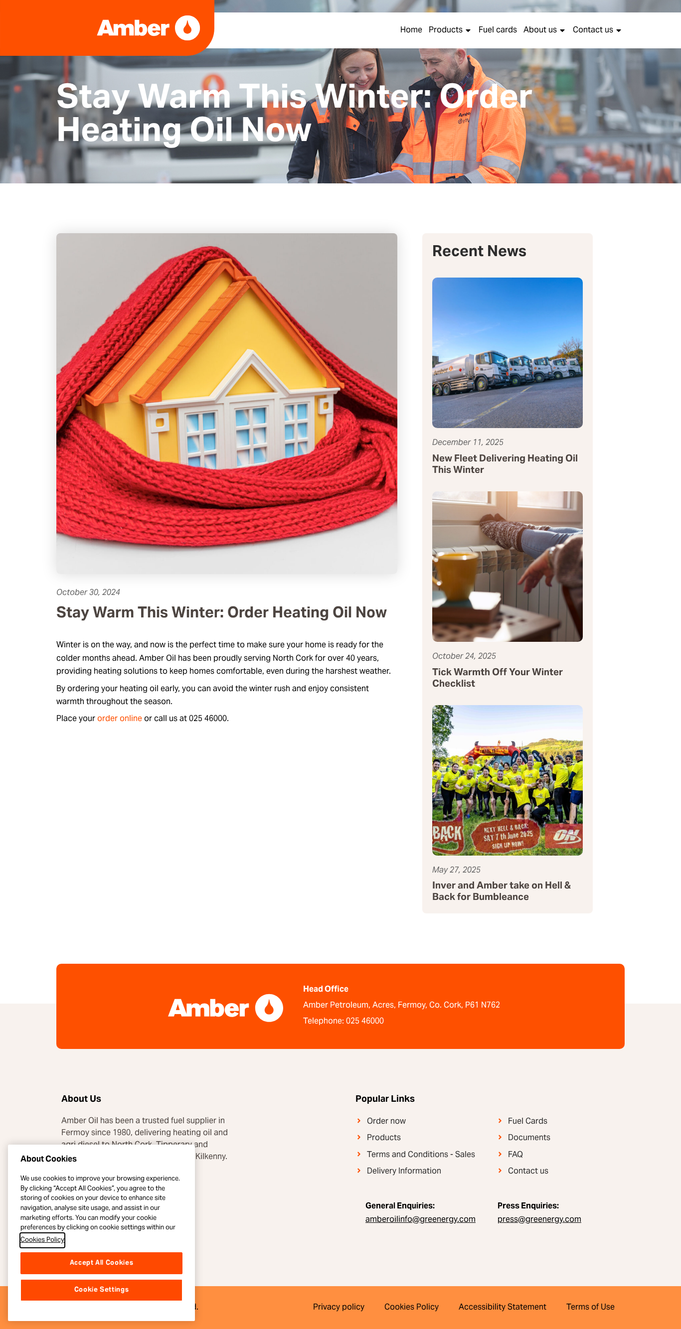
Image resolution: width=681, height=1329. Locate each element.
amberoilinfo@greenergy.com (420, 1219)
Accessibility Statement (502, 1307)
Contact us (593, 30)
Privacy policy (338, 1307)
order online (119, 719)
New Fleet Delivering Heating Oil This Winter (505, 465)
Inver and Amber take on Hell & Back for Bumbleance (501, 892)
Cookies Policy (411, 1307)
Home (411, 30)
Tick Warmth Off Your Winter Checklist (497, 679)
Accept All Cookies (102, 1263)
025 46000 (365, 1021)
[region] (101, 1233)
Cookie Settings (101, 1290)
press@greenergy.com (539, 1219)
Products (446, 30)
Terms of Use (590, 1307)
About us (540, 30)
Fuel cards (498, 30)
